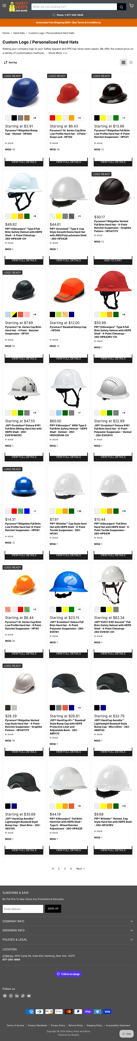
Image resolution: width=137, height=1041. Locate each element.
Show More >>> (58, 53)
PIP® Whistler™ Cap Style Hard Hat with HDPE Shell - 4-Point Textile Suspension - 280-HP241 (68, 528)
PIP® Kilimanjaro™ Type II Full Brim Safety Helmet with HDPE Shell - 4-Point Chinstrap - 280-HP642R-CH (23, 233)
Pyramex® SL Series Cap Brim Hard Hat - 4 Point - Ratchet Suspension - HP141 (23, 330)
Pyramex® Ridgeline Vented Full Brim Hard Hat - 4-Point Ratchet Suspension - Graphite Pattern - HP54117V (112, 226)
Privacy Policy (58, 1025)
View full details (24, 162)
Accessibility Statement (118, 1025)
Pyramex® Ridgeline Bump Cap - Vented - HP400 (21, 132)
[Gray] (21, 118)
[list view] (130, 62)
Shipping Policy (94, 1025)
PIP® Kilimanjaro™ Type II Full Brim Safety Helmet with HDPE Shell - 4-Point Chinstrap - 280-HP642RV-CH (112, 331)
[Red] (53, 118)
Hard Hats (19, 33)
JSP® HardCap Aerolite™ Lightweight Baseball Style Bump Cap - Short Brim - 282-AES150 (23, 823)
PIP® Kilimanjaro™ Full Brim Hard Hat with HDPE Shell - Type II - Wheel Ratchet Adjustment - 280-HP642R (66, 823)
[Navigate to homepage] (18, 7)
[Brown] (27, 118)
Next (79, 868)
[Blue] (27, 511)
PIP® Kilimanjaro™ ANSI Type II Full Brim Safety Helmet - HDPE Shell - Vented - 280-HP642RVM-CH (68, 430)
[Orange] (72, 118)
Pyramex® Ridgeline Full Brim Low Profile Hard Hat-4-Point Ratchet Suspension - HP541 (112, 134)
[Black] (15, 118)
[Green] (116, 118)
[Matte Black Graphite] (8, 708)
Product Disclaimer (37, 1025)
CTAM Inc (8, 955)
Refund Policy (76, 1025)
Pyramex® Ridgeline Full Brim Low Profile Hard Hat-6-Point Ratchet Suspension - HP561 (23, 527)
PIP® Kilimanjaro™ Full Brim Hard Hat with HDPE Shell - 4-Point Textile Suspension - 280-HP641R (112, 528)
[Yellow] (59, 118)
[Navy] (72, 315)
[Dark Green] (27, 217)
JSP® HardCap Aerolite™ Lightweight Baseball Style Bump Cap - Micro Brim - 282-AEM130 (112, 725)
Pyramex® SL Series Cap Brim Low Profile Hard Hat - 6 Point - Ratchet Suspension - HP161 (24, 625)
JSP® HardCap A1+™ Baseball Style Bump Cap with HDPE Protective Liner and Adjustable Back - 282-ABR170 (67, 727)
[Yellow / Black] (15, 315)
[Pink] (27, 315)
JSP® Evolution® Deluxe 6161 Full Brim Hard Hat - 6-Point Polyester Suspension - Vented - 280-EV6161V (112, 430)
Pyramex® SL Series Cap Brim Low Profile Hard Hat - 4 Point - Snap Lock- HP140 (68, 134)
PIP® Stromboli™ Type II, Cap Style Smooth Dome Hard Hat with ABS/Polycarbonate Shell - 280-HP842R (68, 233)
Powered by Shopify (68, 1034)
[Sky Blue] (59, 413)
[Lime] (59, 315)
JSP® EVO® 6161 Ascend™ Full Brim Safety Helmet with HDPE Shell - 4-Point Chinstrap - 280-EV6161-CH (112, 626)
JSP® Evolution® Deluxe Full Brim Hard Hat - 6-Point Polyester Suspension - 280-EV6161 (67, 626)
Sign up (53, 908)
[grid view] (123, 62)
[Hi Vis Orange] (21, 315)
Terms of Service (15, 1025)
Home (6, 33)
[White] (8, 118)
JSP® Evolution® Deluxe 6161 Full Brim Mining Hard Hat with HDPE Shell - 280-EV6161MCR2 (23, 430)
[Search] (121, 6)
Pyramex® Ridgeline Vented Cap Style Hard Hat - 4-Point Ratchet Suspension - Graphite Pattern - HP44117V (23, 725)
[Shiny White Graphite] (15, 708)
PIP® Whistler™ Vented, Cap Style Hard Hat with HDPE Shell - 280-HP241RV (113, 822)
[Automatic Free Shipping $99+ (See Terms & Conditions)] (68, 22)
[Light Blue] (8, 315)
